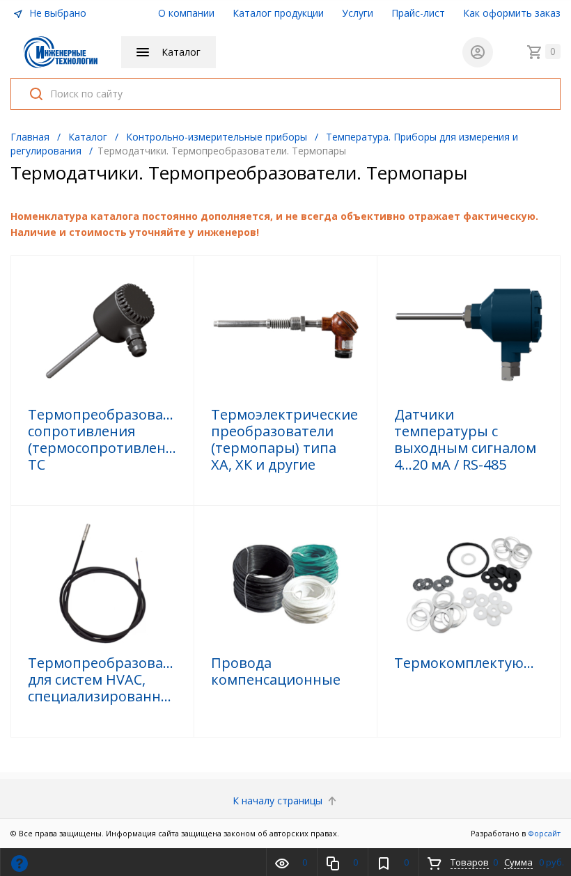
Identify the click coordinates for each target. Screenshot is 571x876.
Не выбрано (56, 12)
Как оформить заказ (512, 12)
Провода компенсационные (276, 671)
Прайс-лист (418, 12)
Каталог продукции (278, 12)
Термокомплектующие (468, 663)
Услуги (357, 12)
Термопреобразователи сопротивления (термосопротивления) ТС (102, 439)
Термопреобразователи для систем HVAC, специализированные (102, 680)
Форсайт (544, 833)
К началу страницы (279, 800)
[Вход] (477, 52)
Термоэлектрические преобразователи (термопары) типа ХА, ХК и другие (284, 439)
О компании (186, 12)
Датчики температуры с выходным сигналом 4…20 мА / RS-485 (465, 439)
